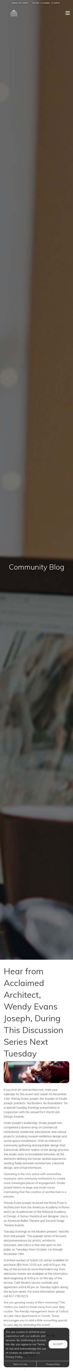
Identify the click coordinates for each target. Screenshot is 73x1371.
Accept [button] (58, 1344)
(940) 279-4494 (20, 2)
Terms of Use (20, 1364)
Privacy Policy (53, 1364)
